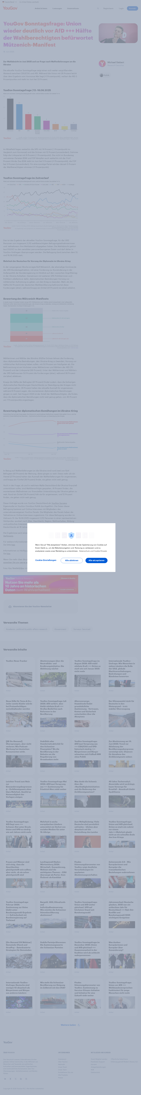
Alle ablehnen (71, 560)
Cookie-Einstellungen (45, 560)
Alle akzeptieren (96, 560)
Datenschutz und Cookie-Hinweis (93, 551)
